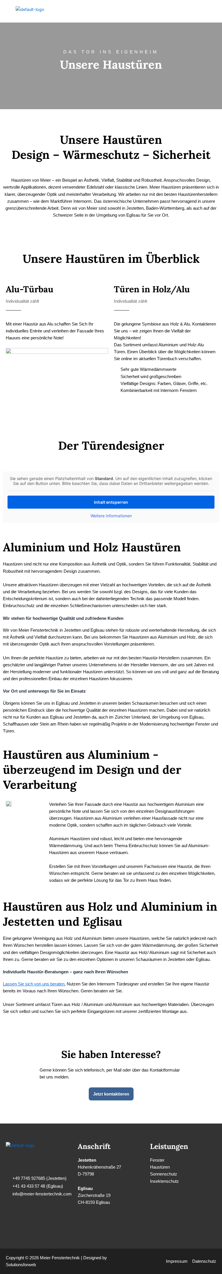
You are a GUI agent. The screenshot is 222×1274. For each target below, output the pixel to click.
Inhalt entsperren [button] (111, 502)
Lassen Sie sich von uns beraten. (34, 984)
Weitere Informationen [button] (111, 515)
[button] (211, 11)
